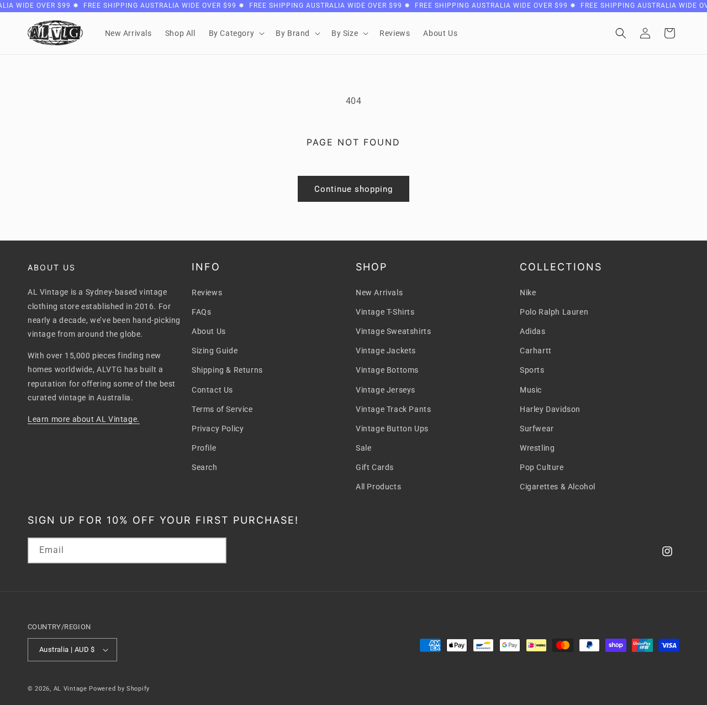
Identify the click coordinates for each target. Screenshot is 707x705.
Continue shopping (353, 189)
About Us (209, 331)
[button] (236, 33)
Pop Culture (542, 467)
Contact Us (212, 389)
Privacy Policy (218, 428)
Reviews (207, 292)
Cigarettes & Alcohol (557, 486)
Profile (204, 447)
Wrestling (537, 447)
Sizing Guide (215, 350)
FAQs (201, 311)
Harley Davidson (550, 409)
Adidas (533, 331)
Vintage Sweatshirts (393, 331)
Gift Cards (375, 467)
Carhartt (536, 350)
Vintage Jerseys (385, 389)
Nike (528, 292)
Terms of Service (222, 409)
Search (205, 467)
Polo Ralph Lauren (554, 311)
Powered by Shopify (119, 688)
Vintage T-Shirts (385, 311)
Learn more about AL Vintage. (84, 419)
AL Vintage (70, 688)
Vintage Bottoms (387, 369)
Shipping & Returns (227, 369)
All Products (378, 486)
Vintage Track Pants (393, 409)
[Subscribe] (214, 550)
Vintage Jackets (386, 350)
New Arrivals (379, 292)
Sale (363, 447)
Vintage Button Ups (392, 428)
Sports (532, 369)
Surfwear (537, 428)
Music (531, 389)
